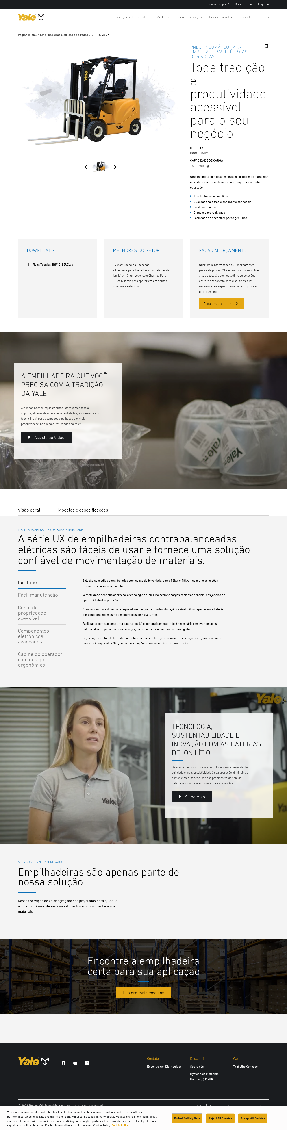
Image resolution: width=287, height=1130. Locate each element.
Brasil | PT (241, 4)
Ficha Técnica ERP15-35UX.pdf (53, 264)
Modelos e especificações (83, 509)
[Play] (273, 475)
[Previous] (85, 167)
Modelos (163, 17)
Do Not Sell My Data (187, 1118)
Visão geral (29, 509)
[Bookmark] (266, 46)
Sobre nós (197, 1066)
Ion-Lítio (27, 582)
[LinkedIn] (87, 1063)
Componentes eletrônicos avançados (33, 636)
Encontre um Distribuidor (164, 1066)
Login (261, 4)
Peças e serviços (189, 17)
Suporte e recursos (254, 17)
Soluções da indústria (132, 17)
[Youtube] (75, 1063)
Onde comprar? (219, 4)
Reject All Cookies (220, 1118)
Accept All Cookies (253, 1118)
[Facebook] (63, 1063)
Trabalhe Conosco (245, 1066)
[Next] (115, 167)
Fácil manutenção (38, 595)
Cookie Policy (120, 1125)
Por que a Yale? (220, 17)
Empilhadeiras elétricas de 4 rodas (64, 35)
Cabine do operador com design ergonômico (40, 659)
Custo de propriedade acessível (32, 612)
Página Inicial (27, 35)
